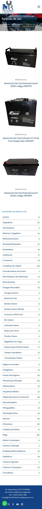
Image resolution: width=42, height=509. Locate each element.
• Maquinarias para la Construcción (15, 397)
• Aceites (5, 217)
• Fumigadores (7, 370)
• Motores (6, 419)
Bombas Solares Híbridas (14, 309)
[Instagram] (8, 504)
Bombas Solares (10, 304)
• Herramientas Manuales (12, 381)
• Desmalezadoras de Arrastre (14, 271)
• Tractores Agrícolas (10, 462)
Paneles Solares (10, 336)
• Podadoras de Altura (10, 429)
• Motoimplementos (10, 413)
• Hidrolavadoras (8, 386)
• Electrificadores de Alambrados (15, 277)
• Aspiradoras (7, 222)
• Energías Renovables (11, 287)
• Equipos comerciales (10, 364)
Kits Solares (9, 320)
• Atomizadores (8, 228)
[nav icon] (39, 6)
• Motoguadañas (8, 408)
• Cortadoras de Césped (11, 266)
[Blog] (22, 504)
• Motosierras (7, 424)
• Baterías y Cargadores (11, 233)
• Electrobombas (8, 282)
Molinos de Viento (11, 331)
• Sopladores (7, 456)
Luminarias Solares (11, 325)
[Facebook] (13, 504)
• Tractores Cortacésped (11, 467)
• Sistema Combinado (10, 446)
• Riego (4, 435)
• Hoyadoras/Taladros (10, 391)
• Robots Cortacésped (10, 440)
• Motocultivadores (9, 402)
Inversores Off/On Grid (13, 314)
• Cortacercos (7, 260)
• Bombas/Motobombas (11, 244)
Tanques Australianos (12, 352)
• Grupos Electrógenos (11, 375)
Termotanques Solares (13, 358)
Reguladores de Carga (13, 341)
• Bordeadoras (7, 249)
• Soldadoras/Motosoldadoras (14, 451)
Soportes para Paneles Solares (16, 347)
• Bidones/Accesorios (10, 239)
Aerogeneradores (11, 293)
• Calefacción (7, 255)
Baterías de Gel (21, 80)
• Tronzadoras (7, 473)
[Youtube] (17, 504)
